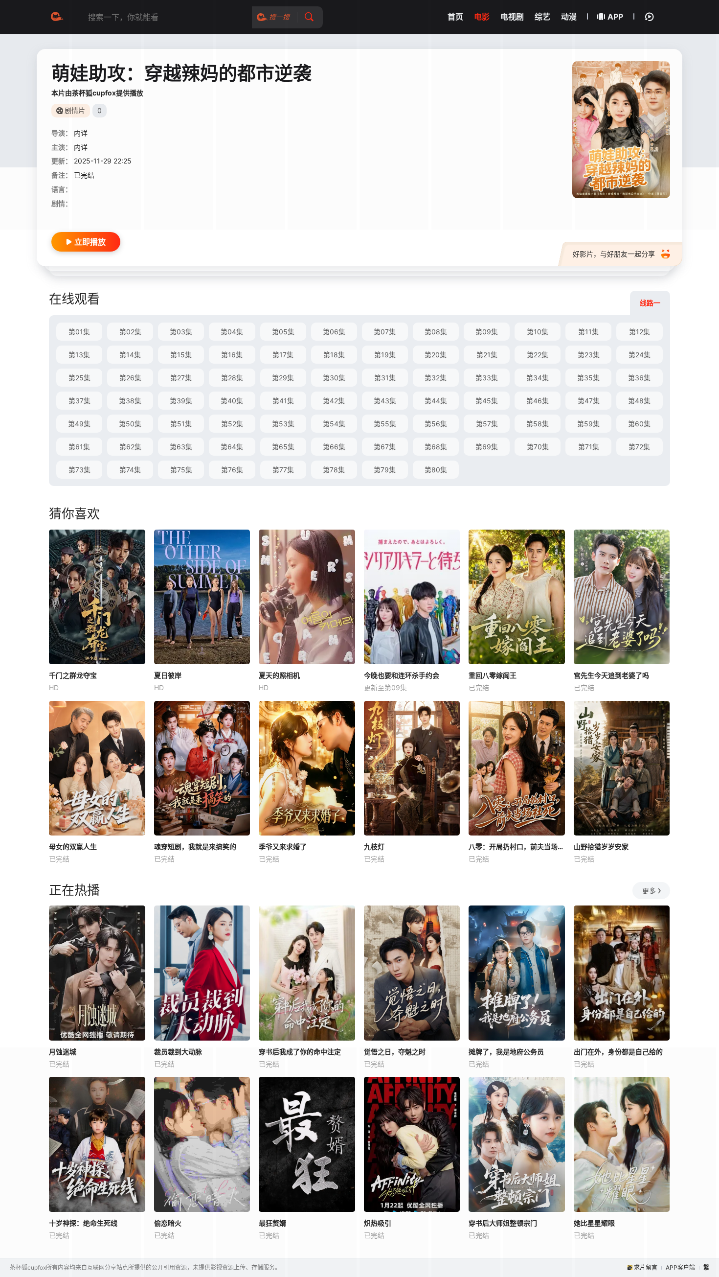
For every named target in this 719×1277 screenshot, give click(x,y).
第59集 (588, 423)
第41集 (283, 400)
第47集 (589, 400)
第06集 (334, 331)
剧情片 (75, 110)
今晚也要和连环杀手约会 (401, 675)
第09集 (486, 331)
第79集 (385, 469)
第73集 (79, 469)
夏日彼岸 (167, 675)
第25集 (79, 377)
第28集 (232, 377)
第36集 (639, 377)
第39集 (181, 400)
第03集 (181, 331)
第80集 (436, 469)
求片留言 (645, 1267)
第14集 (130, 354)
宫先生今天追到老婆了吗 (611, 675)
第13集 (79, 354)
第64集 (232, 446)
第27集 (181, 377)
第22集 (537, 354)
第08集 (436, 331)
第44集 (436, 400)
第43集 (385, 400)
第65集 (283, 446)
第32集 (436, 377)
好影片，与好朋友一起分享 (614, 254)
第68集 (436, 446)
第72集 (639, 446)
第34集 (537, 377)
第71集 (588, 446)
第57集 (487, 423)
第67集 (385, 446)
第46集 (537, 400)
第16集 (232, 354)
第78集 (334, 469)
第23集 (589, 354)
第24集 (640, 354)
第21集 (486, 354)
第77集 (283, 469)
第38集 (130, 400)
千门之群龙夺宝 (73, 675)
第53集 (283, 423)
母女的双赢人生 (73, 846)
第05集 (283, 331)
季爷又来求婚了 (283, 846)
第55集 (385, 423)
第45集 (486, 400)
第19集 (385, 354)
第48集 (639, 400)
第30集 (334, 377)
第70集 (538, 446)
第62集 (130, 446)
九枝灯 (374, 846)
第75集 (181, 469)
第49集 (79, 423)
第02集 (130, 331)
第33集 (486, 377)
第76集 (232, 469)
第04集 (232, 331)
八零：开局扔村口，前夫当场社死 (517, 846)
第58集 (537, 423)
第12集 (639, 331)
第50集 (130, 423)
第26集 (130, 377)
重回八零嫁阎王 (493, 675)
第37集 (79, 400)
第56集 (436, 423)
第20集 (436, 354)
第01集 (79, 331)
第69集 (486, 446)
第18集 (334, 354)
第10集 (537, 331)
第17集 (282, 354)
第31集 (385, 377)
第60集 (639, 423)
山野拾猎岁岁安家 (601, 846)
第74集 (130, 469)
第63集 (181, 446)
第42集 (334, 400)
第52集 (232, 423)
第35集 (588, 377)
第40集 (232, 400)
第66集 (334, 446)
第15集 (181, 354)
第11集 (588, 331)
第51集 (181, 423)
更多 (649, 890)
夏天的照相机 (279, 675)
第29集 (283, 377)
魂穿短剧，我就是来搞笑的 (195, 846)
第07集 (385, 331)
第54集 (334, 423)
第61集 (79, 446)
